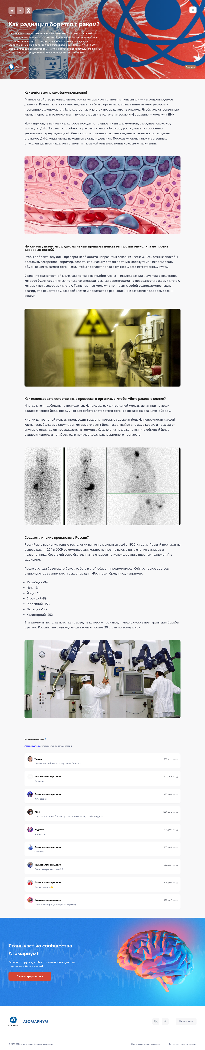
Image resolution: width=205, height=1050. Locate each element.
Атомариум (21, 66)
